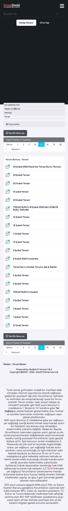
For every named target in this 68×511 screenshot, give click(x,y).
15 (54, 144)
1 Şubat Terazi (20, 317)
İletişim (7, 364)
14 (47, 144)
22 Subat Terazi (21, 183)
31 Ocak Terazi (20, 325)
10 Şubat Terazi (21, 242)
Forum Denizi (19, 364)
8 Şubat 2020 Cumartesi (25, 258)
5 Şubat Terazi (21, 283)
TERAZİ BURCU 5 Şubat (25, 292)
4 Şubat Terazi (21, 300)
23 (60, 144)
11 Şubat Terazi (21, 233)
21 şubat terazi (20, 191)
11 (29, 144)
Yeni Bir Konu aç (16, 133)
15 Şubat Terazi (21, 225)
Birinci (9, 144)
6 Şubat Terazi (21, 275)
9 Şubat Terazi (21, 250)
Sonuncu (16, 149)
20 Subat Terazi (21, 200)
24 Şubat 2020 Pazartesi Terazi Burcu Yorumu (37, 166)
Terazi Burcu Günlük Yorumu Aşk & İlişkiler (35, 267)
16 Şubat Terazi (21, 217)
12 (35, 144)
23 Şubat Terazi (21, 175)
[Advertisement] (34, 64)
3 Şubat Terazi (20, 308)
